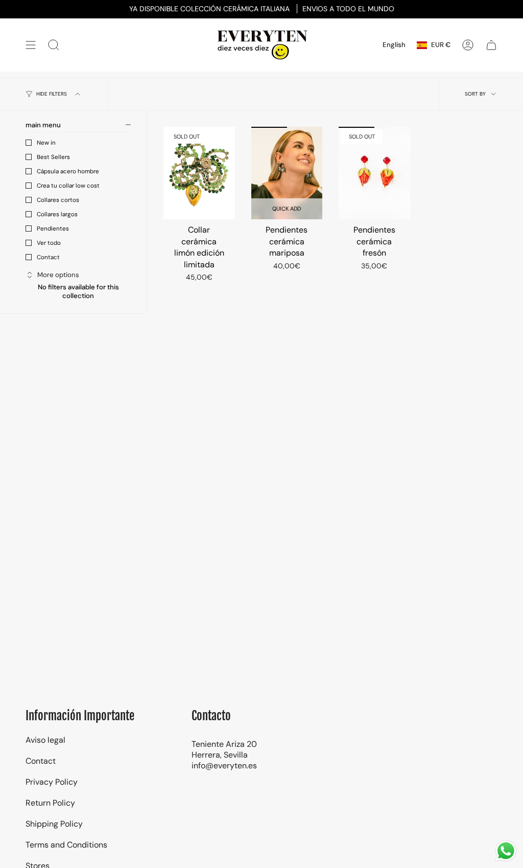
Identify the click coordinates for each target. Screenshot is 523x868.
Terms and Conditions (66, 844)
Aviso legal (45, 740)
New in (46, 143)
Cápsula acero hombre (68, 171)
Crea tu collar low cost (68, 185)
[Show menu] (30, 45)
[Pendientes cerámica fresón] (374, 173)
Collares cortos (58, 200)
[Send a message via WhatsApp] (506, 851)
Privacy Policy (52, 781)
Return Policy (50, 802)
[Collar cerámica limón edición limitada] (199, 173)
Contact (48, 257)
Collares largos (57, 214)
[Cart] (491, 45)
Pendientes (53, 228)
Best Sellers (53, 157)
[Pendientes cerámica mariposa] (287, 173)
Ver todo (49, 243)
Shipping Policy (54, 823)
